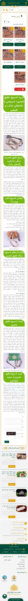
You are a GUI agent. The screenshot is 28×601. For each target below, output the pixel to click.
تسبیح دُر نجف (21, 392)
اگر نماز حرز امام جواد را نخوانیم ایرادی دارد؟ (8, 507)
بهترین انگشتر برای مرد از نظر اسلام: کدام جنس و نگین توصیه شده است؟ (8, 473)
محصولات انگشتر (21, 564)
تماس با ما (22, 562)
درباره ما (23, 560)
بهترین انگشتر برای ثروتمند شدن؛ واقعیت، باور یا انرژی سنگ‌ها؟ (8, 455)
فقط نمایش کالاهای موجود (18, 24)
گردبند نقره (20, 389)
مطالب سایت (22, 566)
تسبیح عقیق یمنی (14, 390)
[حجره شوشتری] (14, 3)
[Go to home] (21, 16)
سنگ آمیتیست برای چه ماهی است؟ (8, 490)
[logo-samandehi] (14, 578)
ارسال (7, 442)
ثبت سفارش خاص (20, 569)
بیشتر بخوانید (11, 466)
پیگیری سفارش (7, 560)
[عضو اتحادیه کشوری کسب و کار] (4, 578)
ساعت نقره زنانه (10, 387)
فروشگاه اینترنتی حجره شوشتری (16, 384)
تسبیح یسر (15, 335)
